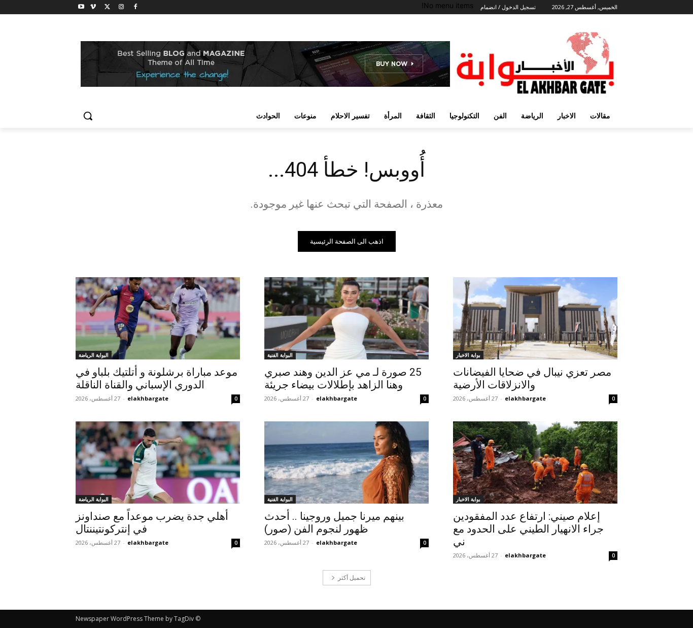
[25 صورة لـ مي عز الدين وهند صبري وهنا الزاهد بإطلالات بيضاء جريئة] (346, 318)
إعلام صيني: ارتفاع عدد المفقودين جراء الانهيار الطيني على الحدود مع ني (528, 529)
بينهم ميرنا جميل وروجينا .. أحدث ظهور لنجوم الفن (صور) (334, 522)
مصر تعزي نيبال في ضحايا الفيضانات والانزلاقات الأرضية (532, 378)
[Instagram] (121, 7)
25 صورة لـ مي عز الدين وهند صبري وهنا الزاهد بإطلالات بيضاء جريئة (343, 378)
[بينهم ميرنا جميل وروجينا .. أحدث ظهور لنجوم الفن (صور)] (346, 462)
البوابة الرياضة (94, 354)
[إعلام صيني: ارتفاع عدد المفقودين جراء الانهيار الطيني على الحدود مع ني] (535, 462)
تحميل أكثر (351, 577)
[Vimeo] (93, 7)
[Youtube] (81, 7)
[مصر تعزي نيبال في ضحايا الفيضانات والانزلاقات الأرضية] (535, 318)
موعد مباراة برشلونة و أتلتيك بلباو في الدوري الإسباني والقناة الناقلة (156, 378)
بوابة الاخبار (468, 354)
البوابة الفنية (280, 354)
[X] (107, 7)
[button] (88, 116)
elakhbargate (525, 398)
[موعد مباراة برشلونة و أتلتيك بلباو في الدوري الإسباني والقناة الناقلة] (158, 318)
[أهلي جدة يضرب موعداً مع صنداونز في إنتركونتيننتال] (158, 462)
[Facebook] (135, 7)
